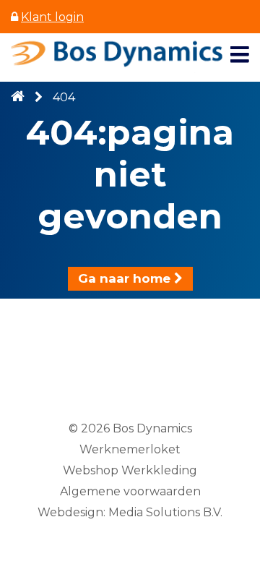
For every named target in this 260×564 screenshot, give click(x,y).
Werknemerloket (130, 449)
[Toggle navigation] (239, 54)
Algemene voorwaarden (130, 491)
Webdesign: (71, 512)
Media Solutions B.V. (165, 512)
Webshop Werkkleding (130, 470)
